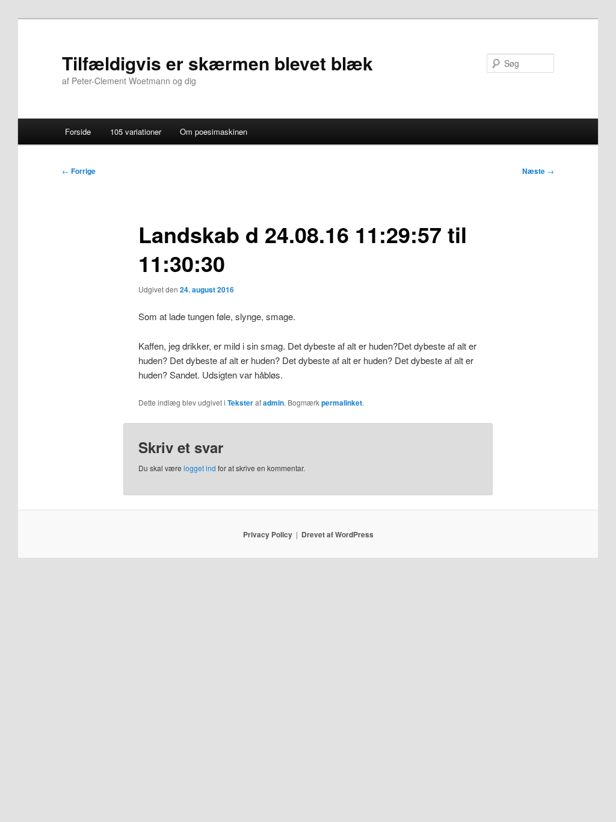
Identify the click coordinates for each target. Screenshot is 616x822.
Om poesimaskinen (213, 131)
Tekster (240, 402)
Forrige (79, 170)
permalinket (341, 402)
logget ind (199, 468)
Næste (538, 170)
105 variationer (135, 131)
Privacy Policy (267, 534)
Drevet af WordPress (337, 534)
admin (273, 402)
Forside (78, 131)
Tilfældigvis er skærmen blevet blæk (217, 63)
